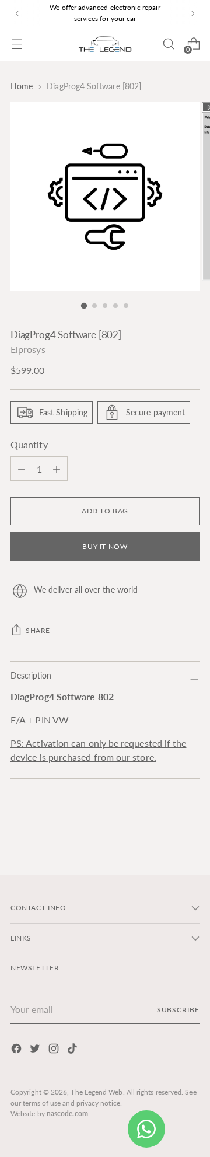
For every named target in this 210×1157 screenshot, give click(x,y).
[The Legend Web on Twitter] (36, 1050)
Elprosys (28, 349)
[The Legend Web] (105, 44)
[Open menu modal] (17, 44)
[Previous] (17, 13)
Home (21, 86)
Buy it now (104, 546)
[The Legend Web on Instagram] (55, 1050)
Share (38, 630)
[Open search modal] (168, 44)
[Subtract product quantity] (56, 468)
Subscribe (178, 1009)
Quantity (29, 444)
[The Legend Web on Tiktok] (73, 1050)
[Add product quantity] (21, 468)
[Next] (192, 13)
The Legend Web (97, 1092)
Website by (49, 1113)
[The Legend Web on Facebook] (17, 1050)
